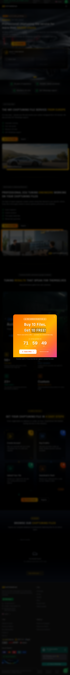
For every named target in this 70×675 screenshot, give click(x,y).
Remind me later (44, 351)
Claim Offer (28, 352)
